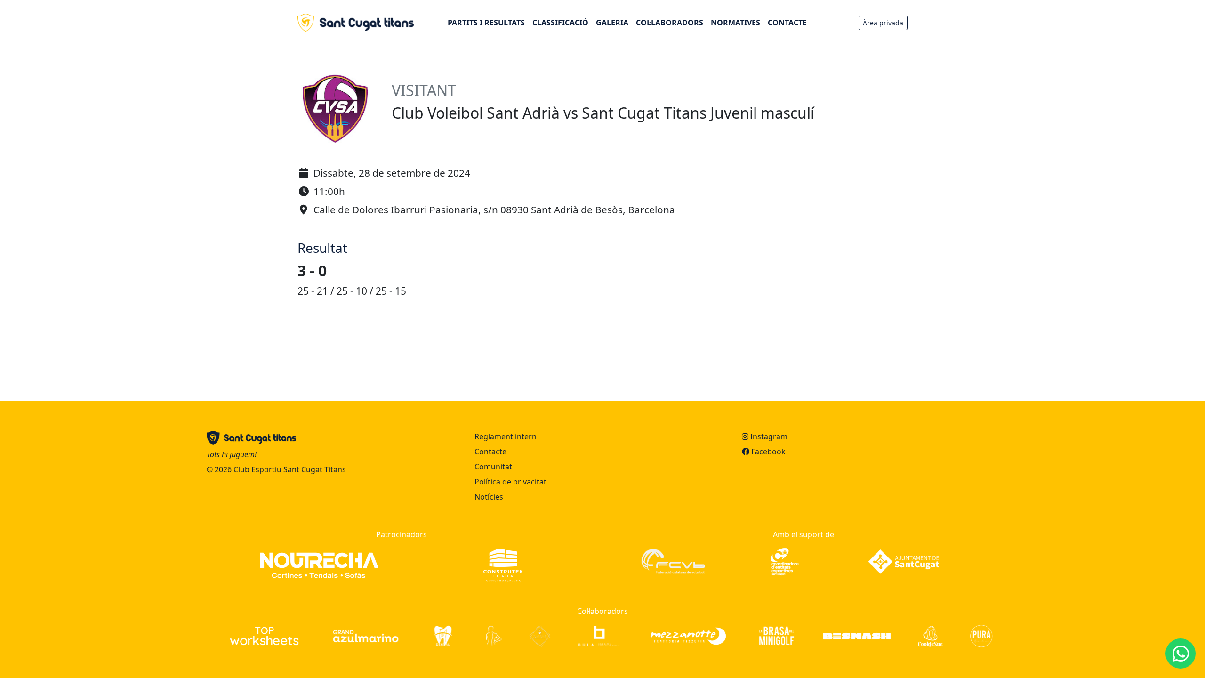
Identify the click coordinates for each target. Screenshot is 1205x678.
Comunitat (493, 466)
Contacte (787, 22)
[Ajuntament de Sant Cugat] (903, 561)
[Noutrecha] (319, 564)
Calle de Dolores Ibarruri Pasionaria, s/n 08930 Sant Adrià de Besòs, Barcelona (494, 209)
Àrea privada (883, 22)
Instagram (767, 436)
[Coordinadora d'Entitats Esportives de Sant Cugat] (785, 561)
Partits (486, 22)
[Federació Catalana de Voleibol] (673, 561)
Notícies (488, 497)
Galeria (612, 22)
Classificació (560, 22)
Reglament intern (505, 436)
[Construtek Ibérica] (503, 564)
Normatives (735, 22)
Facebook (767, 451)
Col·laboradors (669, 22)
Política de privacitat (510, 481)
